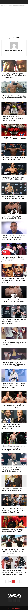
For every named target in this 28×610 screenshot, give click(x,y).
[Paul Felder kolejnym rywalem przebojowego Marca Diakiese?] (14, 481)
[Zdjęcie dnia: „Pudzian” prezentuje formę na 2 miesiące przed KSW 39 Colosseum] (14, 87)
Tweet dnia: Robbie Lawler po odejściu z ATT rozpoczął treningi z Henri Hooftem (13, 342)
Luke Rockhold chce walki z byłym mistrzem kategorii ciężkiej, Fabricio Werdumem (14, 280)
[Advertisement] (14, 22)
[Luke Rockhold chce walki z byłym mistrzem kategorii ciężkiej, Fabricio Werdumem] (14, 270)
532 (10, 581)
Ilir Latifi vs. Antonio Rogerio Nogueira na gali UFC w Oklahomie (13, 217)
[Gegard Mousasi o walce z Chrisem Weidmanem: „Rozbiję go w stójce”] (14, 397)
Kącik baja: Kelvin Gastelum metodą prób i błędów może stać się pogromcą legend (13, 321)
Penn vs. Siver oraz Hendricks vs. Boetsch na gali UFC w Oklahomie (13, 301)
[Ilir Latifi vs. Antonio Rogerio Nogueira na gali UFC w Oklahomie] (14, 208)
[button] (2, 2)
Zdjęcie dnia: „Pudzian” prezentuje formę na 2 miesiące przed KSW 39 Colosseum (13, 97)
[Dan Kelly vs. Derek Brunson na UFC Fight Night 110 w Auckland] (14, 149)
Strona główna (4, 5)
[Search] (26, 2)
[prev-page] (6, 581)
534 (17, 581)
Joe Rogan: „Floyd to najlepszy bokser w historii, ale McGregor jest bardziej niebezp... (13, 75)
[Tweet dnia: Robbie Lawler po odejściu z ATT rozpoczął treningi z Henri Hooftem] (14, 333)
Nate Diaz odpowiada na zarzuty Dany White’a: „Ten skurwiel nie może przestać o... (12, 551)
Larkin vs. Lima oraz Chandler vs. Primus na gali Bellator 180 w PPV (13, 197)
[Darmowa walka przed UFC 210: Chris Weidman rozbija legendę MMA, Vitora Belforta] (14, 108)
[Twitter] (17, 54)
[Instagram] (14, 54)
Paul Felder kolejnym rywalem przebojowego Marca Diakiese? (12, 490)
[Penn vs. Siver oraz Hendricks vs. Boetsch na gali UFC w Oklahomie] (14, 292)
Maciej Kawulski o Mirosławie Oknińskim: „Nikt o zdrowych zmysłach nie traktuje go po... (11, 469)
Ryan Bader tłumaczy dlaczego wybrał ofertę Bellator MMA (12, 530)
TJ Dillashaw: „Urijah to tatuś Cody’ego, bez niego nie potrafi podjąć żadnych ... (11, 426)
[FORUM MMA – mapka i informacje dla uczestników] (14, 130)
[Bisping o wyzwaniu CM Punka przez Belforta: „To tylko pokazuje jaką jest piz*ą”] (14, 249)
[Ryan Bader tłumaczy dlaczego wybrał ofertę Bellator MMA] (14, 522)
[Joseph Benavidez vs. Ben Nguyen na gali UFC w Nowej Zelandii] (14, 169)
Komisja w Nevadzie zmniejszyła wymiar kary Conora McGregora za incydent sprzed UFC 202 (13, 364)
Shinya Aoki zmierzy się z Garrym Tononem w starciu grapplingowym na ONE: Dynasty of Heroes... (13, 448)
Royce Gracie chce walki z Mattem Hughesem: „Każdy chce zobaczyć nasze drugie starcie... (13, 385)
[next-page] (20, 581)
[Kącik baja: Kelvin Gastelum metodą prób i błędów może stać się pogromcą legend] (14, 311)
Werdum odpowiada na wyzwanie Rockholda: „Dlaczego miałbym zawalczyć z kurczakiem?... (13, 237)
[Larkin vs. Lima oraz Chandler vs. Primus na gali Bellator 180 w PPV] (14, 188)
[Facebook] (11, 54)
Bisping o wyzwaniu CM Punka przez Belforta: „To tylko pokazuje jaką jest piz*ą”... (13, 259)
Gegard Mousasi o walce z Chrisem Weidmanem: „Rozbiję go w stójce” (13, 406)
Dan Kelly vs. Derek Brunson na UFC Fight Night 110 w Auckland (13, 158)
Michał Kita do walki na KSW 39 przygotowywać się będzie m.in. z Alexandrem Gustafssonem (13, 510)
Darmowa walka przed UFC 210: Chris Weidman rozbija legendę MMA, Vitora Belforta (12, 118)
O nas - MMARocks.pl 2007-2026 (14, 608)
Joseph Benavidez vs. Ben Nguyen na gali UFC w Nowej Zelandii (13, 178)
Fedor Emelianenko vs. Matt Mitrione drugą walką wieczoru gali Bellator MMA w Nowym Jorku (13, 572)
